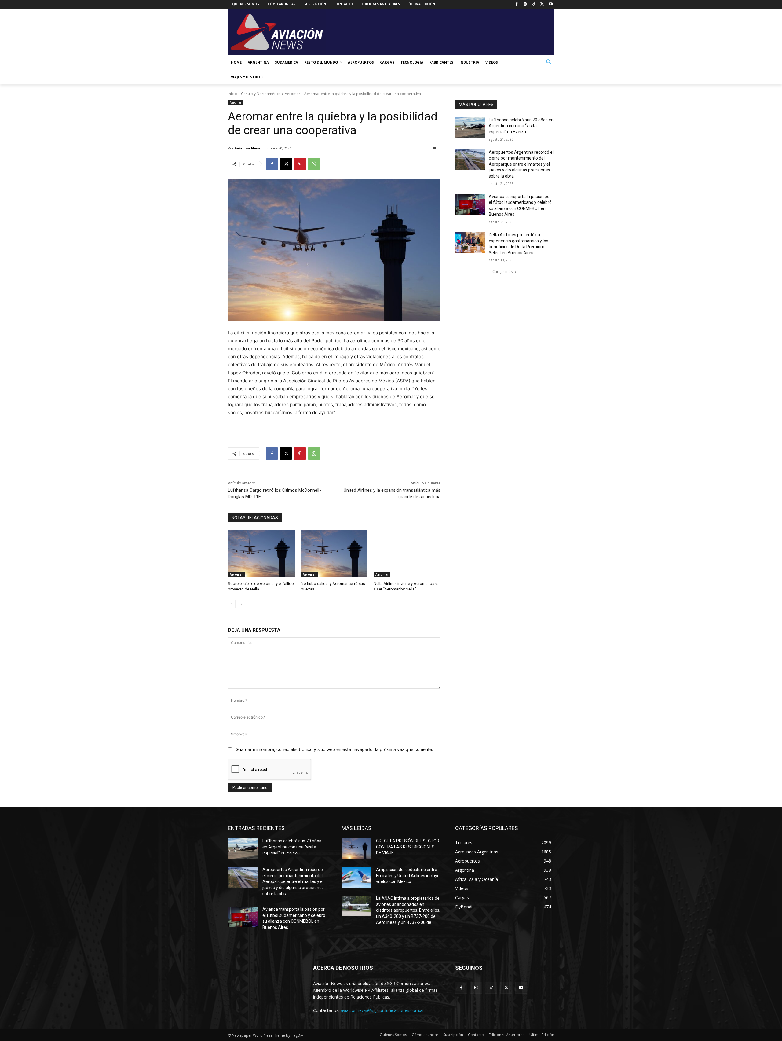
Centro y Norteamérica (261, 93)
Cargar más (502, 271)
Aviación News (248, 148)
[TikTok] (533, 4)
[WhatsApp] (314, 164)
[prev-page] (232, 604)
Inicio (232, 93)
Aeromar (292, 93)
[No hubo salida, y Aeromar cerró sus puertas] (334, 553)
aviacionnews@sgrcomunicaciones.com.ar (382, 1010)
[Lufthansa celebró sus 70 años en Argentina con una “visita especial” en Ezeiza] (470, 127)
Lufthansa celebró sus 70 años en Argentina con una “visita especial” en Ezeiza (521, 125)
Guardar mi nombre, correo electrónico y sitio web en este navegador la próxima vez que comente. (334, 749)
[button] (549, 62)
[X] (542, 4)
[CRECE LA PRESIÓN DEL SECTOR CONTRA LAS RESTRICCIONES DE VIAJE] (356, 848)
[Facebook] (516, 4)
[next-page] (241, 604)
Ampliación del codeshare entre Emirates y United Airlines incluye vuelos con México (408, 875)
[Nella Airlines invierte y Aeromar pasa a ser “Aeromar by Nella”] (407, 553)
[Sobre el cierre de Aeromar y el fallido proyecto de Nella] (261, 553)
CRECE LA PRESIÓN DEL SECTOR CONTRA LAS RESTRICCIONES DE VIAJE (407, 846)
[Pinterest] (300, 164)
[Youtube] (550, 4)
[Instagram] (525, 4)
